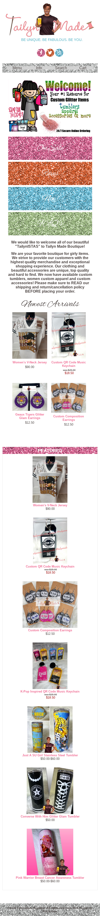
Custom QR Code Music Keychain (68, 364)
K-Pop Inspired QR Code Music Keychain (50, 691)
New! (50, 198)
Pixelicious (50, 911)
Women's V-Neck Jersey (30, 362)
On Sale (50, 148)
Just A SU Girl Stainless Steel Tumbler (50, 755)
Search (61, 68)
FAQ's (50, 223)
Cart (82, 68)
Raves (50, 173)
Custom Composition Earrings (68, 418)
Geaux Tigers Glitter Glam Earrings (29, 416)
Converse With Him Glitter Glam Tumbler (50, 816)
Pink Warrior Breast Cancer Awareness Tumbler (50, 877)
